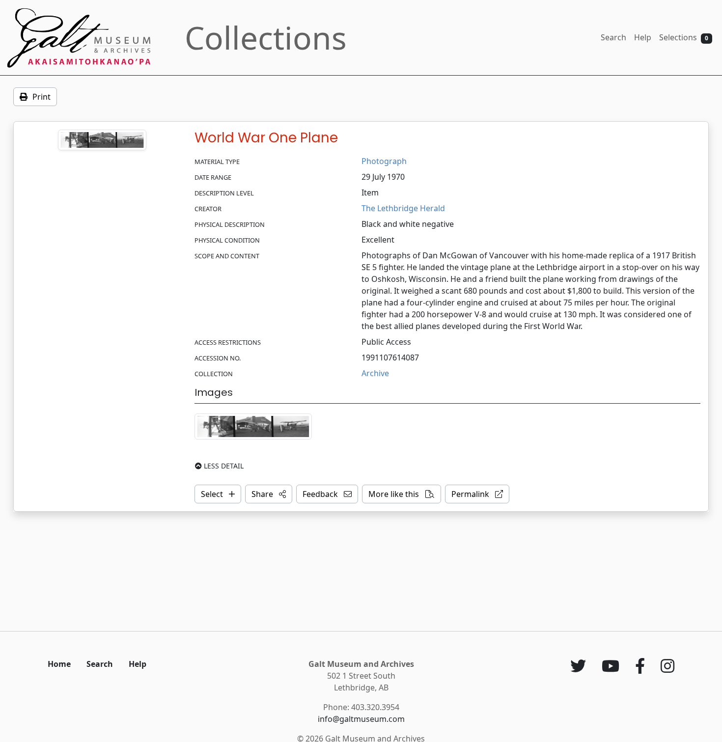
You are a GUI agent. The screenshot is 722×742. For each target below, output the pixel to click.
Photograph (384, 161)
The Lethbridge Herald (403, 208)
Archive (375, 373)
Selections (683, 37)
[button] (268, 494)
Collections (266, 37)
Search (613, 37)
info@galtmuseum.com (361, 719)
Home (59, 664)
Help (642, 37)
